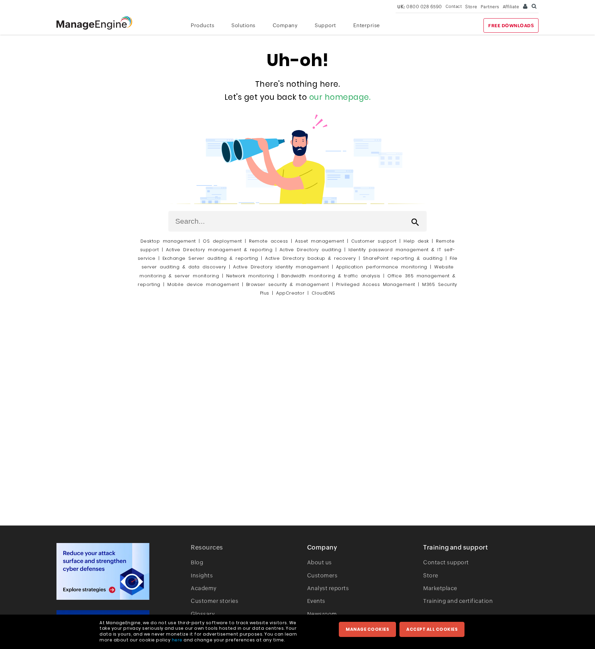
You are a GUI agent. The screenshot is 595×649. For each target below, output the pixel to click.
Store (471, 6)
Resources (207, 547)
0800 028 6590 (419, 6)
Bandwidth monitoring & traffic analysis (330, 276)
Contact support (446, 562)
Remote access (268, 241)
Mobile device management (203, 284)
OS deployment (222, 241)
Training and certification (458, 601)
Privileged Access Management (375, 284)
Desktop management (168, 241)
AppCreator (290, 293)
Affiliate (511, 6)
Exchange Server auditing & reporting (212, 258)
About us (319, 562)
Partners (490, 6)
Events (316, 601)
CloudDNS (323, 293)
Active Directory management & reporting (220, 250)
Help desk (416, 241)
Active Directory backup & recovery (310, 258)
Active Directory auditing (311, 250)
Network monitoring (250, 276)
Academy (204, 588)
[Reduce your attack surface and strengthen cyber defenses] (102, 571)
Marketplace (440, 588)
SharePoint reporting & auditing (403, 258)
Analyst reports (328, 588)
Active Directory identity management (281, 267)
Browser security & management (287, 284)
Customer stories (214, 601)
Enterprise (366, 25)
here (177, 640)
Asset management (319, 241)
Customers (322, 575)
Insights (202, 575)
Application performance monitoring (381, 267)
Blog (197, 562)
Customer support (374, 241)
